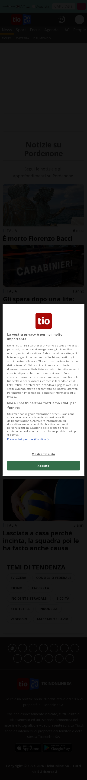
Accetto (43, 465)
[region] (43, 390)
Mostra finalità (43, 454)
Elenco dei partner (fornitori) (27, 439)
